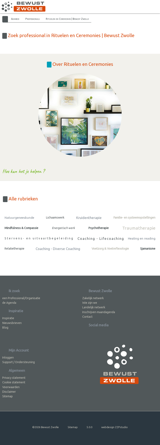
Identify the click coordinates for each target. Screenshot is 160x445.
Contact (87, 316)
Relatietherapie (14, 248)
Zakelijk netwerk (93, 298)
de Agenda (9, 302)
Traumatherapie (138, 227)
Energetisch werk (63, 228)
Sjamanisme (147, 248)
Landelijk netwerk (93, 307)
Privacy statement (13, 377)
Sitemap (7, 396)
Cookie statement (13, 382)
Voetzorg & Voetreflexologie (110, 248)
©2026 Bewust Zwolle (45, 427)
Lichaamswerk (55, 217)
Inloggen (8, 357)
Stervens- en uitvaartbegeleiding (39, 238)
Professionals (32, 18)
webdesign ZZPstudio (114, 427)
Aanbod (15, 18)
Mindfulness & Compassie (21, 228)
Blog (5, 327)
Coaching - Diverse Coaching (58, 249)
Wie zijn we (89, 302)
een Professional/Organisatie (21, 298)
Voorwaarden (11, 387)
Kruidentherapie (89, 218)
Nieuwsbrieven (12, 323)
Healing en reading (141, 238)
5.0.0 (89, 427)
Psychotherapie (99, 228)
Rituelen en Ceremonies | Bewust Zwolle (67, 18)
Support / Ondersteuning (18, 362)
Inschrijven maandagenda (98, 312)
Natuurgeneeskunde (19, 217)
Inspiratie (8, 318)
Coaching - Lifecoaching (101, 238)
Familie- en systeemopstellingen (134, 217)
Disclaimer (9, 391)
